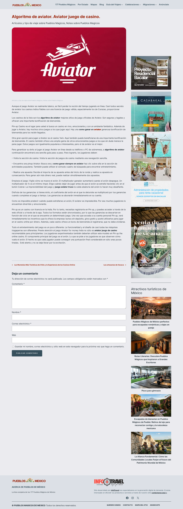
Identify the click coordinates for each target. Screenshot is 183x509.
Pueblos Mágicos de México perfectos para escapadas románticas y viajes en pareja (151, 324)
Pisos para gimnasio (151, 390)
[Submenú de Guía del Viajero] (122, 4)
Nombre (16, 312)
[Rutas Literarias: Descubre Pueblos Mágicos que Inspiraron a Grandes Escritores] (151, 343)
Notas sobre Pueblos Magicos (83, 23)
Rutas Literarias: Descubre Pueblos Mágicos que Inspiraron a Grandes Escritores (151, 359)
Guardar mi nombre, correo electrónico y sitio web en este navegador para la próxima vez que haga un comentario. (69, 346)
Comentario (18, 284)
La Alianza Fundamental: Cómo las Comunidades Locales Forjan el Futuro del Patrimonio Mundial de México (151, 459)
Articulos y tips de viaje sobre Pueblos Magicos (38, 23)
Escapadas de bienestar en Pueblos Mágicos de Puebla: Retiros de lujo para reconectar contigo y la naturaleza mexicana (151, 423)
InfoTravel (115, 490)
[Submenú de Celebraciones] (140, 4)
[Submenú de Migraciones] (156, 4)
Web (14, 335)
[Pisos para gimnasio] (151, 377)
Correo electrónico (21, 323)
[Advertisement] (151, 34)
